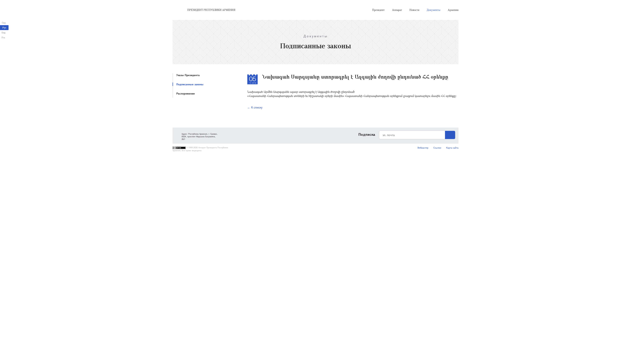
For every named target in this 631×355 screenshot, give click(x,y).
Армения (453, 10)
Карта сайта (452, 147)
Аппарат (397, 10)
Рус (4, 27)
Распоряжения (185, 93)
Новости (414, 10)
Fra (3, 37)
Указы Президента (188, 75)
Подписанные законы (189, 84)
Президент (378, 10)
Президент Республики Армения (211, 10)
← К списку (254, 107)
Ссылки (437, 147)
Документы (433, 10)
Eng (3, 32)
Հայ (4, 22)
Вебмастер (423, 147)
